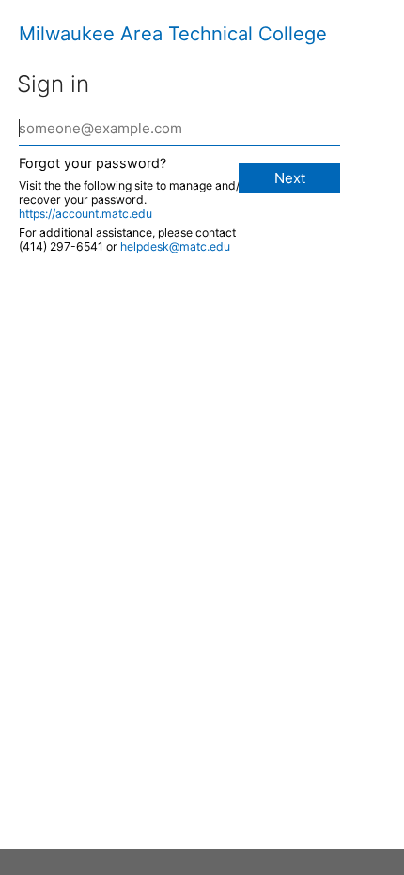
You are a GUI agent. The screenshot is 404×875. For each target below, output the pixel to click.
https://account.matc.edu (85, 214)
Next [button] (289, 178)
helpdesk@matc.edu (175, 246)
